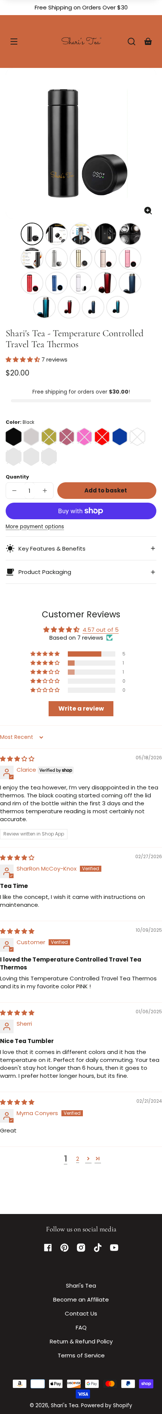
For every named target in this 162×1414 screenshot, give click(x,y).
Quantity (17, 477)
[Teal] (49, 457)
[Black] (13, 437)
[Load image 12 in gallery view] (56, 283)
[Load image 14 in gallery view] (105, 283)
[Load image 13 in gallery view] (81, 283)
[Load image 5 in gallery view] (130, 234)
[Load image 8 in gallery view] (81, 258)
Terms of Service (81, 1355)
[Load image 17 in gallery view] (69, 307)
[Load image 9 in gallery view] (105, 258)
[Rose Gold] (67, 437)
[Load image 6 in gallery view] (32, 258)
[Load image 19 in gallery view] (117, 307)
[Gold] (49, 437)
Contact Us (81, 1313)
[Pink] (84, 437)
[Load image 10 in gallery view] (130, 258)
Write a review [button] (81, 708)
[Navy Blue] (31, 457)
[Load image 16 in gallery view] (44, 307)
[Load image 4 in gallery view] (105, 234)
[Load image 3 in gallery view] (81, 234)
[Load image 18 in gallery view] (93, 307)
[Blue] (120, 437)
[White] (137, 437)
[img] (17, 759)
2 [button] (77, 1159)
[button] (131, 41)
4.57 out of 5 (101, 630)
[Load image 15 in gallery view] (130, 283)
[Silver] (31, 437)
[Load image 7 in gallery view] (56, 258)
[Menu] (14, 41)
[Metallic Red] (13, 457)
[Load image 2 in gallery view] (56, 234)
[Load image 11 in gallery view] (32, 283)
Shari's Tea (81, 1285)
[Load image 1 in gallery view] (32, 234)
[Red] (102, 437)
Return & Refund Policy (81, 1341)
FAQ (81, 1327)
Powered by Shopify (106, 1405)
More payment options (35, 526)
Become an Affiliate (81, 1299)
